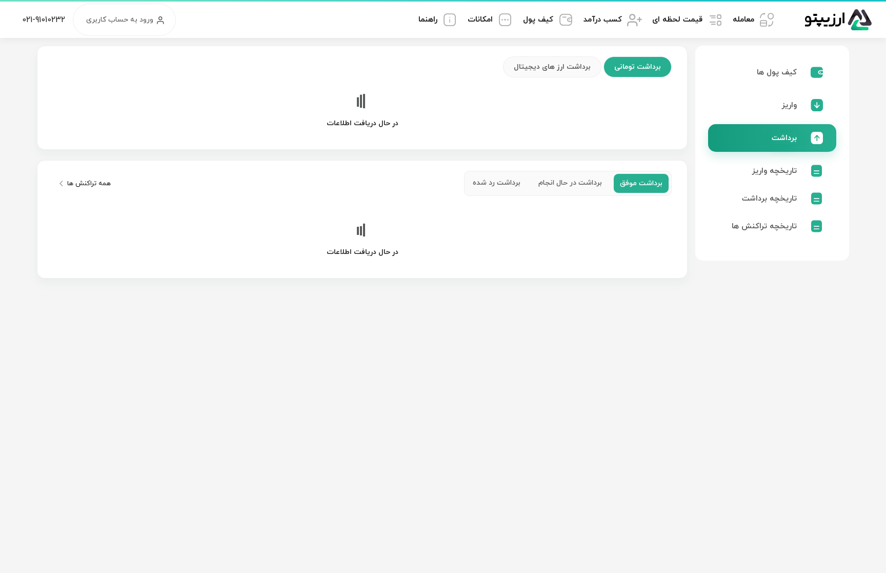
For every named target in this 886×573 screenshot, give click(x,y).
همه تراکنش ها (89, 183)
